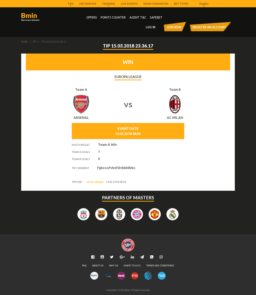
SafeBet (156, 17)
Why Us (113, 265)
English (203, 3)
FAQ (84, 265)
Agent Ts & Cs (132, 265)
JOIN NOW (174, 27)
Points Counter (113, 17)
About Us (97, 265)
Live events (129, 3)
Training (108, 3)
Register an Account (209, 27)
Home (24, 42)
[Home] (37, 17)
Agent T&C (137, 17)
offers (91, 17)
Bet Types (181, 3)
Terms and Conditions (160, 265)
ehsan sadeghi (95, 182)
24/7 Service (87, 3)
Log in (150, 27)
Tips (70, 3)
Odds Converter (155, 3)
